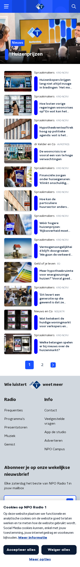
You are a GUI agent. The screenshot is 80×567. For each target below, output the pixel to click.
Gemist (9, 444)
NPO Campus (54, 449)
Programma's (14, 419)
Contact (50, 410)
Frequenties (13, 410)
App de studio (55, 432)
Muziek (9, 436)
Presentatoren (15, 427)
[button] (6, 6)
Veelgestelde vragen (54, 421)
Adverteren (53, 440)
